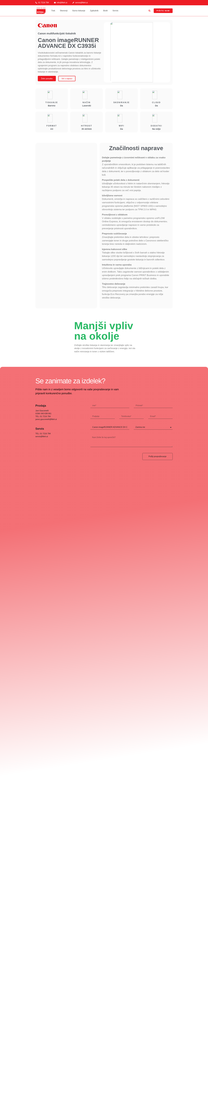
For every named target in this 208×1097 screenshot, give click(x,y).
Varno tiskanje (78, 11)
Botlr (105, 11)
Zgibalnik (94, 11)
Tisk (53, 11)
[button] (149, 11)
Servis (115, 11)
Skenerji (63, 11)
